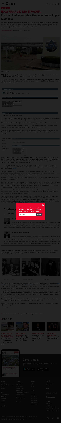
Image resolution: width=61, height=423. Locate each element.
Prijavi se (39, 214)
